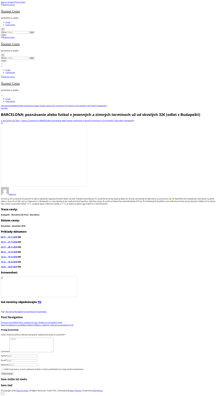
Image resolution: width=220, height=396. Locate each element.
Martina (12, 194)
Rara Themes (75, 390)
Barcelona (10, 311)
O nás (8, 22)
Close (4, 35)
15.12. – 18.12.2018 (9, 262)
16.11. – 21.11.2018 (9, 242)
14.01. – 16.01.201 (8, 267)
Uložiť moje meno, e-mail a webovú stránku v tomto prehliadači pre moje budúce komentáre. (44, 369)
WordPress (98, 390)
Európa (26, 311)
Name (4, 356)
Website (4, 365)
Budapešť (19, 311)
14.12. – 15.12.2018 (9, 257)
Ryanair (33, 311)
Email (4, 360)
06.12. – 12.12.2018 (9, 252)
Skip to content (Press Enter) (13, 2)
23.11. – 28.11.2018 (9, 247)
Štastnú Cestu (10, 11)
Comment (5, 351)
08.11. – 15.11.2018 (9, 237)
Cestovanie (10, 25)
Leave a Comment (77, 120)
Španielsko (42, 311)
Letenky (4, 108)
